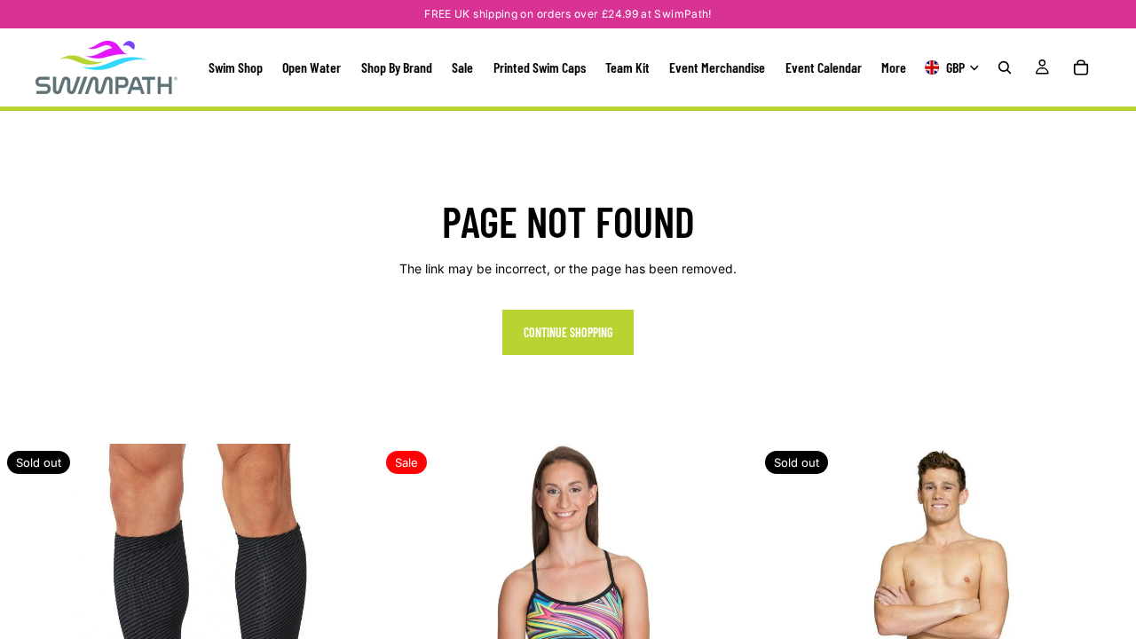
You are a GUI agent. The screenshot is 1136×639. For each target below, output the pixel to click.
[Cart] (1080, 67)
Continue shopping (568, 332)
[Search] (1004, 67)
